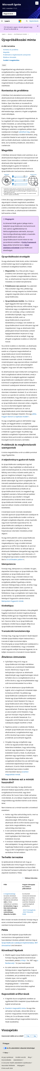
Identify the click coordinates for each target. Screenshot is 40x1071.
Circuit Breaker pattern (14, 559)
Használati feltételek (8, 1065)
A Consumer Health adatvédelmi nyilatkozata (16, 1063)
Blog (29, 1057)
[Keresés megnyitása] (27, 21)
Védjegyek (20, 1065)
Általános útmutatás (9, 57)
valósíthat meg (24, 132)
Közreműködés (6, 1060)
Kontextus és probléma (10, 50)
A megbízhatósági (9, 894)
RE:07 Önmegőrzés (29, 910)
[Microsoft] (20, 21)
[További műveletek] (36, 34)
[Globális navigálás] (2, 21)
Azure (10, 34)
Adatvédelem (17, 1060)
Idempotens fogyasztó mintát (12, 601)
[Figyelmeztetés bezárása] (36, 3)
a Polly (22, 960)
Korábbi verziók (21, 1057)
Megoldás (6, 52)
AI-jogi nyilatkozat (7, 1057)
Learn (4, 34)
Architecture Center (20, 34)
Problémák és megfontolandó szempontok (16, 55)
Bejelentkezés (34, 21)
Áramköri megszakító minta (15, 1008)
